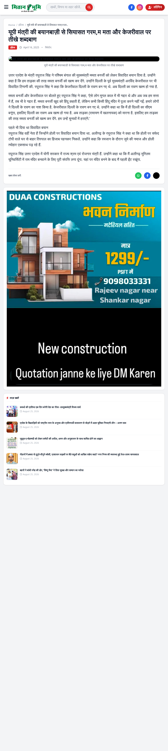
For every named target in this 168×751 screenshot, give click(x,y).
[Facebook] (131, 7)
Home (11, 25)
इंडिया (21, 25)
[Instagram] (139, 7)
